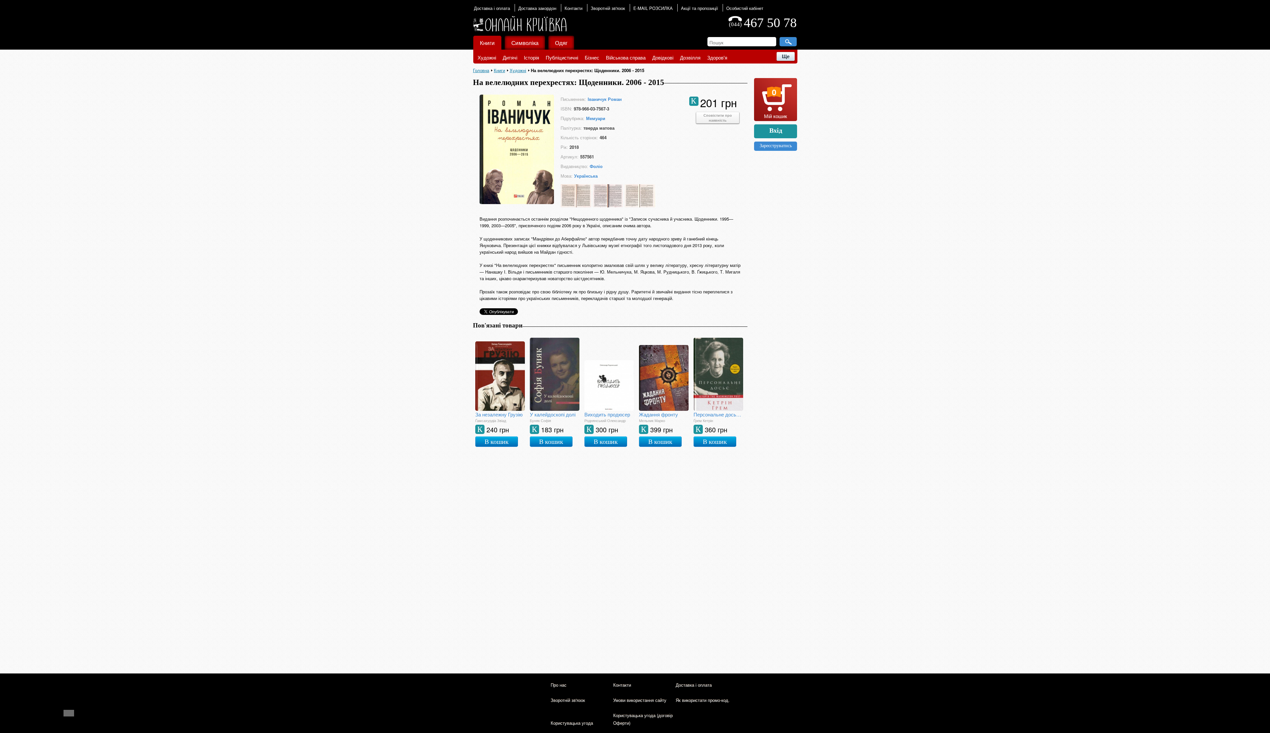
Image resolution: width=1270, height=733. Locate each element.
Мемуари (595, 118)
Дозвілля (690, 57)
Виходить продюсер (607, 414)
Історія (531, 57)
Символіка (524, 42)
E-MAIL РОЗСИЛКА (653, 8)
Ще (785, 56)
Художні (487, 57)
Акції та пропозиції (699, 8)
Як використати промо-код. (703, 700)
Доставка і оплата (492, 8)
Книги (487, 42)
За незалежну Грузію (499, 414)
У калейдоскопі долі (552, 414)
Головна (481, 70)
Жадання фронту (658, 414)
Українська (586, 176)
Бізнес (592, 57)
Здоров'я (717, 57)
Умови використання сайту (639, 700)
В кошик (497, 441)
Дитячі (510, 57)
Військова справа (626, 57)
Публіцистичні (562, 57)
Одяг (561, 42)
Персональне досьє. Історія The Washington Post (718, 414)
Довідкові (662, 57)
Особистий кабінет (744, 8)
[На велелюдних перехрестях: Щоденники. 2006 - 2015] (517, 202)
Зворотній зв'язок (608, 8)
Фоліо (596, 166)
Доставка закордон (537, 8)
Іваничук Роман (605, 99)
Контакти (573, 8)
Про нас (559, 685)
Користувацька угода (572, 723)
